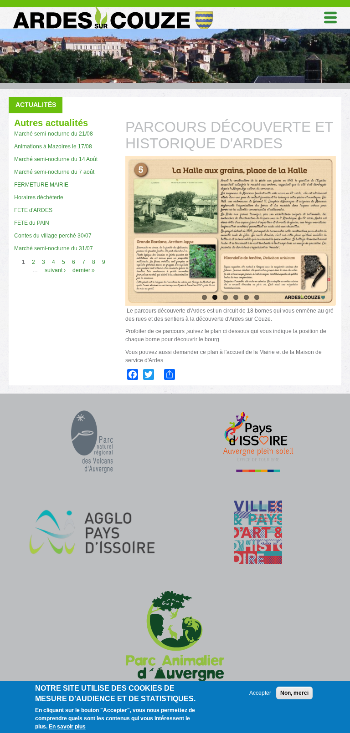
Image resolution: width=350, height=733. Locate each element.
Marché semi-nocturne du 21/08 (53, 134)
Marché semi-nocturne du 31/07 (53, 248)
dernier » (83, 270)
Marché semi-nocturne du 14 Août (56, 159)
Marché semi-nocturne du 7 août (54, 172)
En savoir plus (67, 726)
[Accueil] (112, 8)
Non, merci (294, 693)
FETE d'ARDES (33, 210)
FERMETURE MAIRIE (41, 185)
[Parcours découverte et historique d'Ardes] (230, 231)
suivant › (55, 270)
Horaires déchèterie (38, 197)
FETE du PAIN (31, 223)
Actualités (35, 104)
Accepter (260, 693)
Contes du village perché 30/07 (53, 236)
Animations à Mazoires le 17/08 (53, 146)
